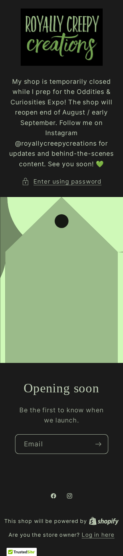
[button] (62, 181)
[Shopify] (104, 521)
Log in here (98, 534)
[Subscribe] (98, 444)
